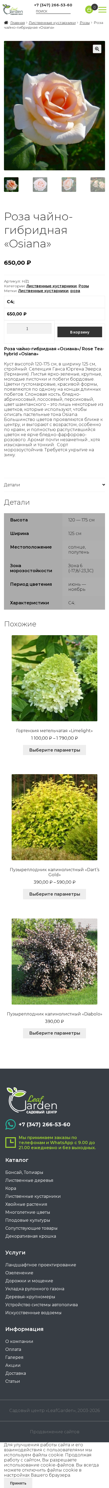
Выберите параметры (54, 750)
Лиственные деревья (29, 1180)
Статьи (12, 1381)
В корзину (79, 332)
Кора (10, 1188)
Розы (85, 22)
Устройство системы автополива (41, 1304)
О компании (19, 1341)
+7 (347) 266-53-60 (53, 5)
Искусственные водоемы (33, 1312)
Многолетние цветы (27, 1212)
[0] (89, 10)
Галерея (14, 1357)
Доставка (15, 1373)
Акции (13, 1365)
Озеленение (19, 1272)
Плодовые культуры (27, 1220)
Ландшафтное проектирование (40, 1264)
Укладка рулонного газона (34, 1288)
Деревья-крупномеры (30, 1296)
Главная (17, 22)
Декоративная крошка (30, 1236)
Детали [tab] (12, 484)
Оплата (13, 1349)
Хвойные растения (26, 1204)
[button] (97, 49)
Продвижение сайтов (54, 1431)
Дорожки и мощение (29, 1280)
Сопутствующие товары (31, 1228)
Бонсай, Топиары (24, 1172)
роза (75, 290)
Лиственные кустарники (52, 22)
